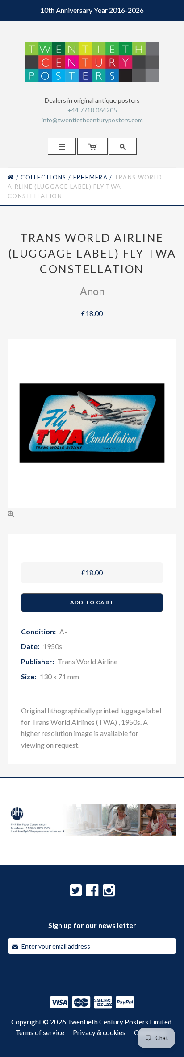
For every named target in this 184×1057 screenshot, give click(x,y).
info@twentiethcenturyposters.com (92, 120)
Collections (43, 177)
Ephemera (90, 177)
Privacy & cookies (99, 1032)
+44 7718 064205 (92, 110)
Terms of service (40, 1032)
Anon (92, 291)
